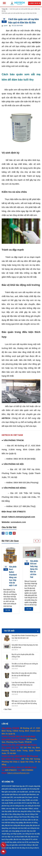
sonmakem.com (18, 522)
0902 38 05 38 (35, 3)
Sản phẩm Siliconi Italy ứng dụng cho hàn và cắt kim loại (34, 569)
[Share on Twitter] (6, 533)
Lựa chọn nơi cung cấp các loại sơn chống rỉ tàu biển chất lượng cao (23, 683)
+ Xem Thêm (7, 709)
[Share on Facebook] (3, 533)
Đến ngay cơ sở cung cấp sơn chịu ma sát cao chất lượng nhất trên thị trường (24, 702)
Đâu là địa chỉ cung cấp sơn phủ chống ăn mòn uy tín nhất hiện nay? (24, 674)
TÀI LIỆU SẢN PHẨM (17, 25)
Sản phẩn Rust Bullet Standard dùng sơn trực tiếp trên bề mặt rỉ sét (24, 637)
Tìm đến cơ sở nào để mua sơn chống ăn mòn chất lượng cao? (25, 665)
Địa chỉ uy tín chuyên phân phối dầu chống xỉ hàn (23, 655)
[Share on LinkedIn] (10, 533)
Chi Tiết (7, 610)
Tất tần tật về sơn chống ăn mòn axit (23, 692)
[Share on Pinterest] (14, 533)
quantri (6, 25)
